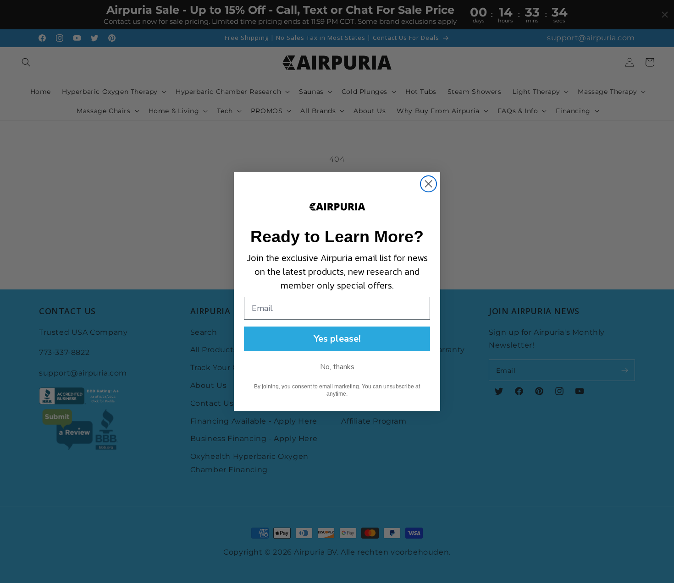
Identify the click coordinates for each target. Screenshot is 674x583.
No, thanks (337, 367)
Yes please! (337, 338)
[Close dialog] (428, 184)
